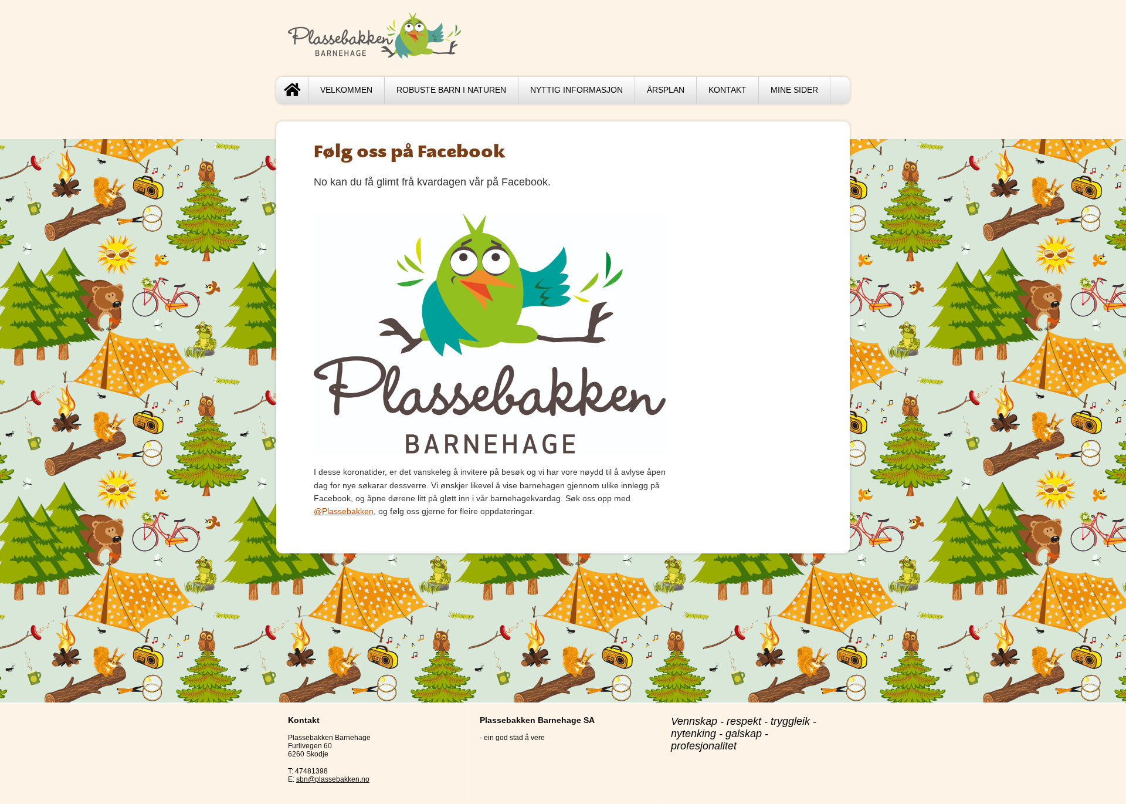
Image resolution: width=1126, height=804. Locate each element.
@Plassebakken (344, 511)
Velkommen (346, 90)
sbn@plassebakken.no (332, 779)
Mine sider (794, 90)
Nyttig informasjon (576, 90)
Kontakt (727, 90)
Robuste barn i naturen (451, 90)
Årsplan (665, 90)
